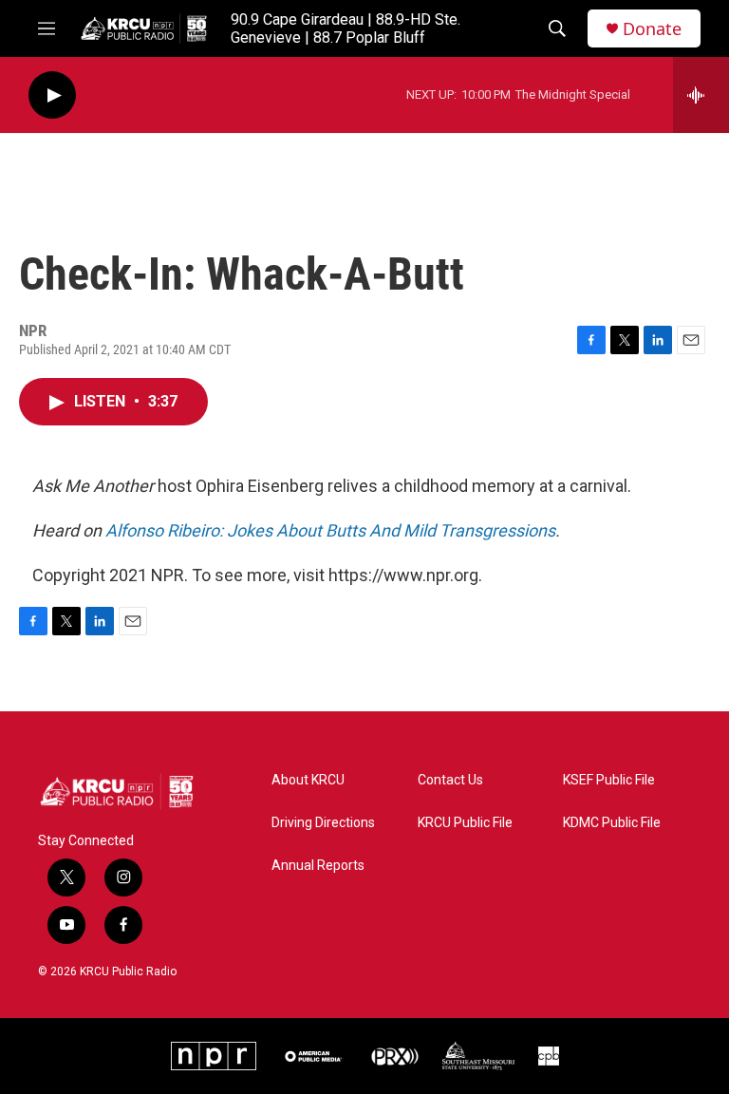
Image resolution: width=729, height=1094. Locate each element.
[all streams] (701, 95)
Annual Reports (317, 865)
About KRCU (308, 780)
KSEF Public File (609, 780)
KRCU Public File (465, 823)
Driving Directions (323, 823)
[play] (52, 95)
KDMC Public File (612, 823)
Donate (652, 29)
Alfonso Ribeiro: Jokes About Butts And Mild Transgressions (330, 530)
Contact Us (450, 780)
